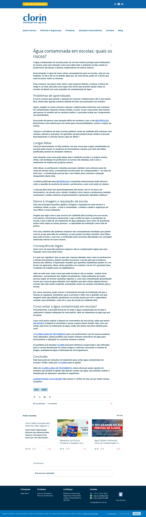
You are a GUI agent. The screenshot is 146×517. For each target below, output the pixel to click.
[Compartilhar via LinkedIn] (45, 397)
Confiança (67, 489)
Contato (93, 489)
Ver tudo (120, 415)
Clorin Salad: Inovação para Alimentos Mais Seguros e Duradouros (37, 424)
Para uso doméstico (44, 493)
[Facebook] (119, 4)
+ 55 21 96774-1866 (100, 498)
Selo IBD (66, 500)
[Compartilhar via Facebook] (34, 397)
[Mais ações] (111, 45)
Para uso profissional (45, 496)
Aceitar (136, 514)
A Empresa (25, 489)
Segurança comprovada (72, 496)
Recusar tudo (124, 514)
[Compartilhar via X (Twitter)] (39, 397)
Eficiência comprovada (71, 493)
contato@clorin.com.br (98, 502)
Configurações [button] (112, 514)
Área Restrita (120, 500)
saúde (44, 389)
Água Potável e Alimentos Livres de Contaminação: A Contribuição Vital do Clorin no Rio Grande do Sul (106, 441)
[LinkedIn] (122, 4)
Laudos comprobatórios (72, 498)
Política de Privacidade (90, 514)
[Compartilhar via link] (50, 397)
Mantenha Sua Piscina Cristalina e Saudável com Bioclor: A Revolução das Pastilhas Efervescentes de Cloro (72, 441)
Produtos (41, 489)
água (36, 389)
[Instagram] (115, 4)
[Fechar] (143, 513)
